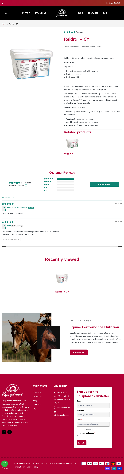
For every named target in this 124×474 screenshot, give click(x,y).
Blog (35, 400)
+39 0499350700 (63, 407)
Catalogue (37, 396)
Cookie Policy (32, 467)
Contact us (78, 352)
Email (79, 420)
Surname (80, 410)
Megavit (68, 153)
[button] (6, 13)
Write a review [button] (104, 184)
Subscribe (81, 443)
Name (79, 401)
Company (37, 392)
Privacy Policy (89, 429)
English (117, 3)
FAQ (34, 408)
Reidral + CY (62, 291)
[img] (8, 204)
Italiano (109, 3)
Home (4, 24)
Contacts (37, 404)
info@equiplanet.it (61, 415)
